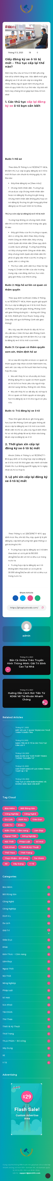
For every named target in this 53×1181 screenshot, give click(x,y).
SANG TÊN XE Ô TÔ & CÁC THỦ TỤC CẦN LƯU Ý (31, 744)
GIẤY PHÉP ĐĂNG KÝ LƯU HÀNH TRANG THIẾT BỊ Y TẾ (32, 770)
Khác (20, 825)
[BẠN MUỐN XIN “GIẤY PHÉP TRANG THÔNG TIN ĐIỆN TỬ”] (8, 757)
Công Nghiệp (12, 814)
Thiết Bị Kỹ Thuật (29, 847)
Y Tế (31, 864)
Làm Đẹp (38, 830)
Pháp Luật (24, 841)
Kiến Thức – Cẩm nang (14, 954)
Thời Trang (26, 852)
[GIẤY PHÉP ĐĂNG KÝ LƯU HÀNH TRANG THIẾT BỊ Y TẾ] (8, 770)
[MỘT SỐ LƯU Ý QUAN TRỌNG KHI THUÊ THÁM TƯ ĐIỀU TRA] (8, 731)
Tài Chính (39, 858)
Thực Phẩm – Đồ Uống (14, 1040)
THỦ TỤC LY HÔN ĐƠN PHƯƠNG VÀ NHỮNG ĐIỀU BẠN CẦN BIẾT (30, 783)
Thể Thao (10, 852)
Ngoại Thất (10, 836)
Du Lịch (9, 819)
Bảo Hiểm (10, 808)
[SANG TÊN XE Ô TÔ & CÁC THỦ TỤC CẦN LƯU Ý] (8, 744)
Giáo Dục (37, 819)
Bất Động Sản (28, 808)
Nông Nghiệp (29, 836)
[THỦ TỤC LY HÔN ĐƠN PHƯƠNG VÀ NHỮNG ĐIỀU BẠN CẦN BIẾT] (8, 783)
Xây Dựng (18, 864)
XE (6, 864)
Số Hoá (39, 841)
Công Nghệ (30, 814)
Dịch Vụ (23, 819)
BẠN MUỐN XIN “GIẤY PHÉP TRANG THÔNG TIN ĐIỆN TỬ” (31, 757)
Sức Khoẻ (10, 847)
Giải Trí (8, 825)
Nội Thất (9, 841)
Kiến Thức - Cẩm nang (16, 830)
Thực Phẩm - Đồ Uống (16, 858)
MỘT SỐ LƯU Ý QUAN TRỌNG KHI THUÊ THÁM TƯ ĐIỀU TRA (32, 731)
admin (26, 635)
